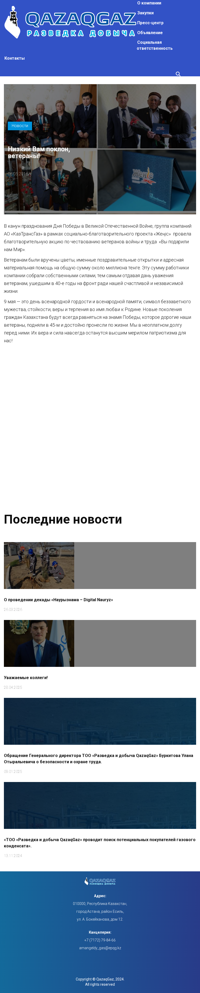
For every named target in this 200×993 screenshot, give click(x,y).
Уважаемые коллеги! (26, 677)
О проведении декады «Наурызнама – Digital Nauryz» (58, 599)
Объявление (150, 32)
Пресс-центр (150, 22)
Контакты (14, 58)
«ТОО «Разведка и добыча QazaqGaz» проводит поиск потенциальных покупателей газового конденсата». (100, 842)
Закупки (145, 12)
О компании (149, 3)
